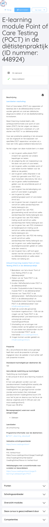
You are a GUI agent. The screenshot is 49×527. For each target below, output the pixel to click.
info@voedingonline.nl (20, 306)
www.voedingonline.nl (29, 335)
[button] (25, 486)
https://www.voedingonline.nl (17, 444)
